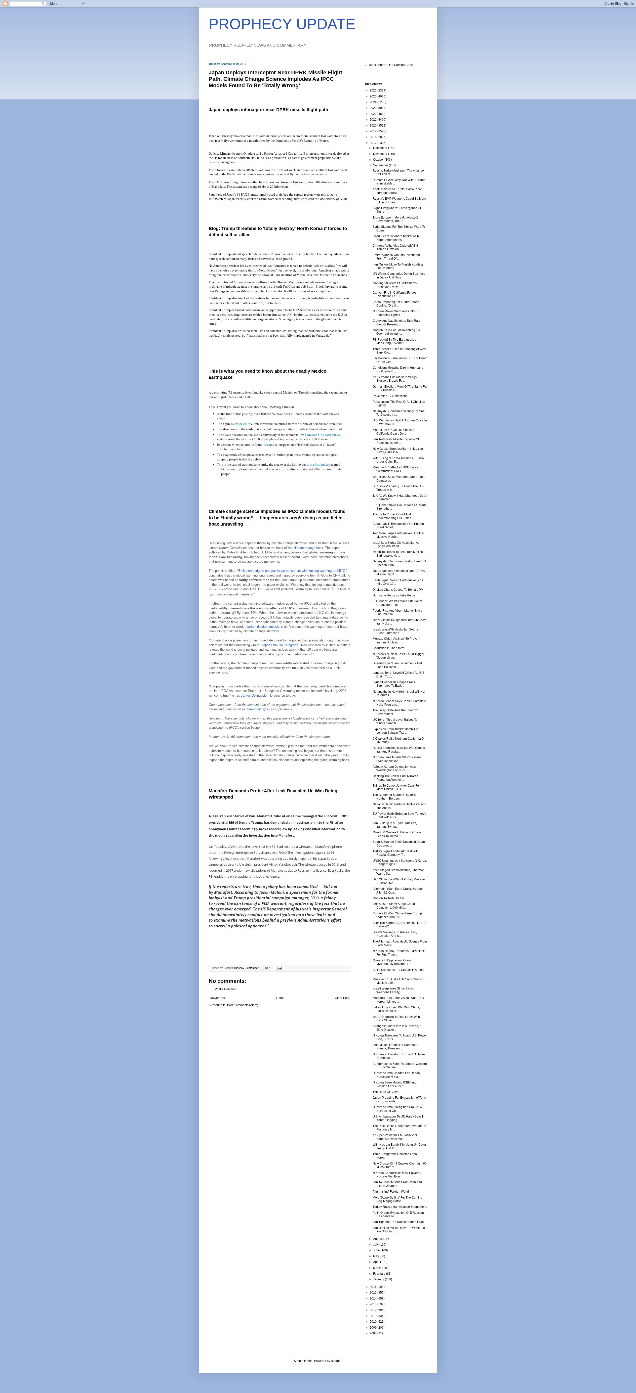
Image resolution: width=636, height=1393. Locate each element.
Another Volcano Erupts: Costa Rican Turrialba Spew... (398, 190)
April (376, 1262)
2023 (373, 108)
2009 (373, 1327)
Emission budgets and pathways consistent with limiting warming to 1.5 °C (291, 571)
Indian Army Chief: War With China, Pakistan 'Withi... (396, 1009)
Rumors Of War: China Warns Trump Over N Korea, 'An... (397, 915)
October (379, 159)
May (376, 1256)
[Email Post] (279, 967)
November (380, 154)
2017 (373, 143)
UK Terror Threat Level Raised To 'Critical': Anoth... (395, 721)
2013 (373, 1304)
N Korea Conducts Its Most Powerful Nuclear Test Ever (397, 1174)
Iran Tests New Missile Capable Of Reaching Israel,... (396, 441)
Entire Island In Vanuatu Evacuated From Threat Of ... (396, 256)
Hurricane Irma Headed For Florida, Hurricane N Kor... (397, 1074)
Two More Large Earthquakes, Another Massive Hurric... (398, 535)
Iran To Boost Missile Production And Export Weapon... (397, 1183)
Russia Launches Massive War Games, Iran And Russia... (399, 749)
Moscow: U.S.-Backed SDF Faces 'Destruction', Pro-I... (395, 469)
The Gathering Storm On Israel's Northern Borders (394, 796)
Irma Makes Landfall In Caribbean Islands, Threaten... (395, 1046)
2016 (373, 1287)
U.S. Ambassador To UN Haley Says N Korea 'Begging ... (398, 1118)
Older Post (342, 998)
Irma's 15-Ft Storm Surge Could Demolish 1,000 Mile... (394, 905)
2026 (373, 90)
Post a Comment (226, 989)
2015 (373, 1292)
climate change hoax (308, 548)
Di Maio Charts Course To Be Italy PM (398, 589)
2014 (373, 1298)
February (379, 1273)
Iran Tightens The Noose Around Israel (399, 1222)
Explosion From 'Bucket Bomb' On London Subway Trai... (395, 730)
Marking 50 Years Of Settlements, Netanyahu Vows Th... (395, 284)
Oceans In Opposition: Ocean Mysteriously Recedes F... (392, 962)
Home (280, 998)
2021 (373, 119)
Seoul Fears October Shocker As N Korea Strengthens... (396, 237)
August (378, 1239)
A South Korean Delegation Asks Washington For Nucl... (394, 768)
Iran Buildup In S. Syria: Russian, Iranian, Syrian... (395, 824)
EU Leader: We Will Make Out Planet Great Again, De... (397, 602)
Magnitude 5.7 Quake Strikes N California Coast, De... (394, 431)
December (380, 148)
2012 (373, 1310)
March (377, 1268)
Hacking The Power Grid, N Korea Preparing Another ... (395, 777)
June (377, 1250)
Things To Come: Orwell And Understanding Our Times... (393, 516)
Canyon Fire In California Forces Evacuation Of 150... (394, 294)
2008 (373, 1333)
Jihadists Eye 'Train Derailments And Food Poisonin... (397, 665)
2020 (373, 125)
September (381, 165)
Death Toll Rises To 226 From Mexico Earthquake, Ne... (398, 553)
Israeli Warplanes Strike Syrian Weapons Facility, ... (393, 990)
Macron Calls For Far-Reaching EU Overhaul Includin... (396, 331)
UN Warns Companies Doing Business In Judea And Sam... (399, 275)
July (376, 1244)
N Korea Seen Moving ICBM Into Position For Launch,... (394, 1084)
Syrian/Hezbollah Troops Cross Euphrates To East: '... (394, 683)
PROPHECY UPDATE (282, 24)
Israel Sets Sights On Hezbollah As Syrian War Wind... (396, 544)
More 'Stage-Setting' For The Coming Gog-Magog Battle (397, 1199)
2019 (373, 131)
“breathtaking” (256, 709)
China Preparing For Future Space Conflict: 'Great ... (396, 303)
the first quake (319, 464)
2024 (373, 102)
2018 (373, 137)
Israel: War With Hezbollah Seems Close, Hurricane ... (396, 631)
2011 (373, 1316)
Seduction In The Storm (388, 648)
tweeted (269, 444)
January (379, 1279)
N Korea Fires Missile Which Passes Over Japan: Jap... (397, 759)
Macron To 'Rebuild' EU (388, 898)
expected (241, 423)
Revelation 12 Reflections (390, 396)
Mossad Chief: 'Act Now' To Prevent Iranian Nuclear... (396, 640)
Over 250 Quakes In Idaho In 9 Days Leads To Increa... (397, 834)
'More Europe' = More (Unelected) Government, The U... (395, 219)
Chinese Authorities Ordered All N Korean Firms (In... (395, 247)
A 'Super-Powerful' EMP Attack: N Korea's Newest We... (395, 1136)
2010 (373, 1321)
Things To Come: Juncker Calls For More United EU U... (396, 787)
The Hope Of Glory (385, 1092)
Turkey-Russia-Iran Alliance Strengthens (400, 1207)
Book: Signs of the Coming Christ (391, 65)
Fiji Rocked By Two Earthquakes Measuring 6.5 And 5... (394, 341)
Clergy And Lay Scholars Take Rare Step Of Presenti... (397, 322)
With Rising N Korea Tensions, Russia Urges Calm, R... (398, 459)
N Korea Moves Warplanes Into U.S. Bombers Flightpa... (397, 313)
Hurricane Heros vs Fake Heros (394, 595)
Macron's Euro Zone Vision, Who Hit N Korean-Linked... (398, 999)
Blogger (336, 1361)
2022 (373, 114)
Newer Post (218, 998)
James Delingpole (254, 695)
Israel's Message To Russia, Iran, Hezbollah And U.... (395, 934)
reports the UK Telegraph (280, 645)
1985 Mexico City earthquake (319, 434)
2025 (373, 96)
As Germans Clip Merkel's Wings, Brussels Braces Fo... (395, 378)
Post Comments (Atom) (242, 1005)
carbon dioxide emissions (264, 627)
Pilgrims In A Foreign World (391, 1191)
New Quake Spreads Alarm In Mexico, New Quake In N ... (398, 450)
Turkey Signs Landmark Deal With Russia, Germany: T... (396, 853)
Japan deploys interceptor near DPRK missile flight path (268, 109)
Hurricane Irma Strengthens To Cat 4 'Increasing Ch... (397, 1108)
